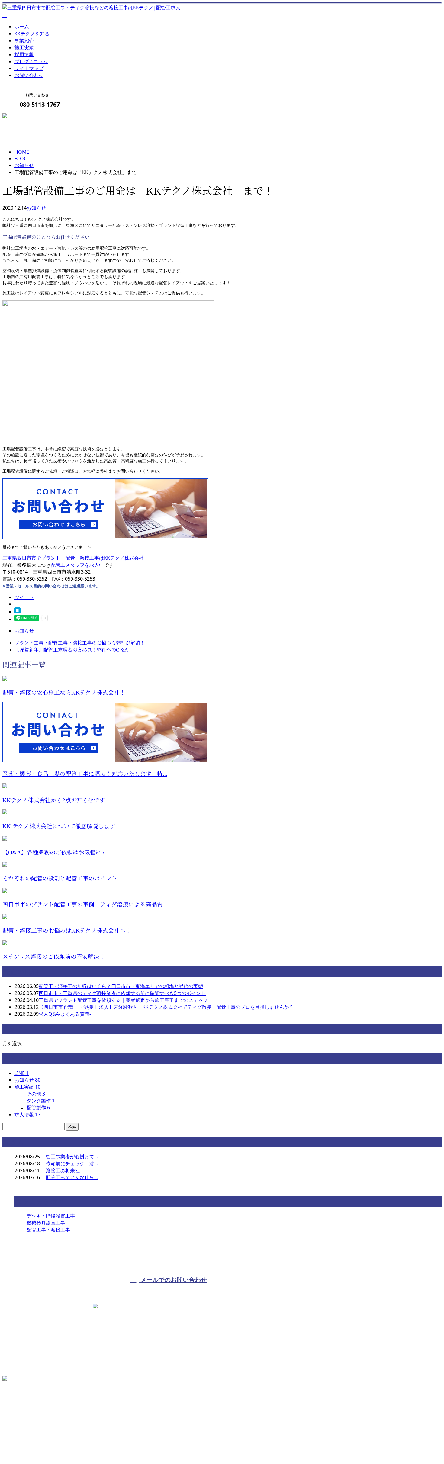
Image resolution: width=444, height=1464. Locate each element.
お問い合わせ (28, 75)
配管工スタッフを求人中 (77, 564)
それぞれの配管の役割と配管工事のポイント (59, 878)
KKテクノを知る (32, 33)
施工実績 (24, 47)
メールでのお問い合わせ (173, 1280)
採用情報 (24, 54)
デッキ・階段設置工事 (51, 1215)
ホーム (21, 26)
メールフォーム (23, 117)
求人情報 (27, 1114)
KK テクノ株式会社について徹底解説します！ (61, 826)
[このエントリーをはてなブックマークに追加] (17, 611)
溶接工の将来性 (63, 1170)
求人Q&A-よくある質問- (65, 1014)
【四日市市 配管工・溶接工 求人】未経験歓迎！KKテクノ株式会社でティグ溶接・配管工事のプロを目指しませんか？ (166, 1007)
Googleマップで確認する (32, 1410)
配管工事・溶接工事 (48, 1229)
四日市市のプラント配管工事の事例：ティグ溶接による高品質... (84, 904)
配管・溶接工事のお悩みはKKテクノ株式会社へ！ (66, 931)
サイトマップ (28, 68)
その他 (36, 1093)
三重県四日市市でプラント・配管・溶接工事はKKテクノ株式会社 (73, 558)
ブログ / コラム (31, 61)
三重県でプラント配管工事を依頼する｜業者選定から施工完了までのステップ (123, 1000)
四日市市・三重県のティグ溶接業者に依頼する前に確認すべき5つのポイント (122, 993)
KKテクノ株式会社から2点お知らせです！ (56, 800)
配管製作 (38, 1107)
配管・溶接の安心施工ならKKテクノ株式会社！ (63, 693)
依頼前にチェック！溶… (72, 1163)
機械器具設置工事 (46, 1222)
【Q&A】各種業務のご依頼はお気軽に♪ (53, 852)
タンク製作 (41, 1100)
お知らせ (36, 207)
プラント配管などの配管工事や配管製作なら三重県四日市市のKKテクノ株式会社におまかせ (102, 1444)
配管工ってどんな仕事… (72, 1177)
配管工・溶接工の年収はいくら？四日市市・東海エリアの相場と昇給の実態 (121, 986)
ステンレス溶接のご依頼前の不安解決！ (53, 957)
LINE (21, 1073)
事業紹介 (24, 40)
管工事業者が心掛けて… (72, 1156)
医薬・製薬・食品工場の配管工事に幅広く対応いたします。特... (84, 774)
